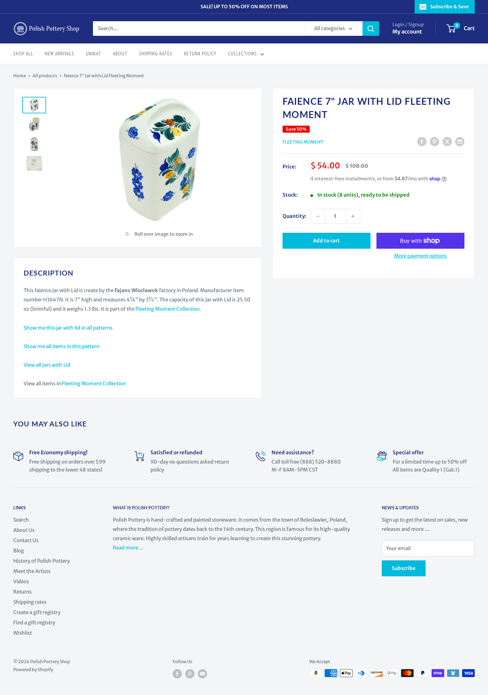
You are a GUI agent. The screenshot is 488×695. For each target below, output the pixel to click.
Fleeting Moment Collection (167, 309)
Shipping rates (29, 602)
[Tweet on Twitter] (447, 141)
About (120, 53)
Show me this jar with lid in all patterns (68, 328)
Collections (242, 53)
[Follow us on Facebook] (177, 673)
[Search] (371, 28)
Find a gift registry (34, 622)
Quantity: (294, 216)
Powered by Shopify (33, 669)
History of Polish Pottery (41, 561)
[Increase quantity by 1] (353, 216)
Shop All (23, 53)
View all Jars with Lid (47, 365)
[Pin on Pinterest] (434, 141)
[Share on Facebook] (422, 141)
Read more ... (128, 547)
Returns (22, 592)
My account (407, 31)
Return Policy (200, 53)
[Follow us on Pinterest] (190, 673)
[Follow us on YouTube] (202, 673)
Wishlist (22, 633)
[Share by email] (459, 141)
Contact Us (26, 540)
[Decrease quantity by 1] (318, 216)
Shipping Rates (155, 53)
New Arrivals (59, 53)
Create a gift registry (36, 612)
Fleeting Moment (303, 142)
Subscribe (404, 568)
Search (21, 520)
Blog (18, 550)
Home (19, 76)
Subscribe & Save (449, 7)
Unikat (93, 53)
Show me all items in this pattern (61, 346)
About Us (24, 530)
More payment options (420, 256)
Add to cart (326, 240)
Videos (21, 581)
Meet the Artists (31, 571)
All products (45, 76)
